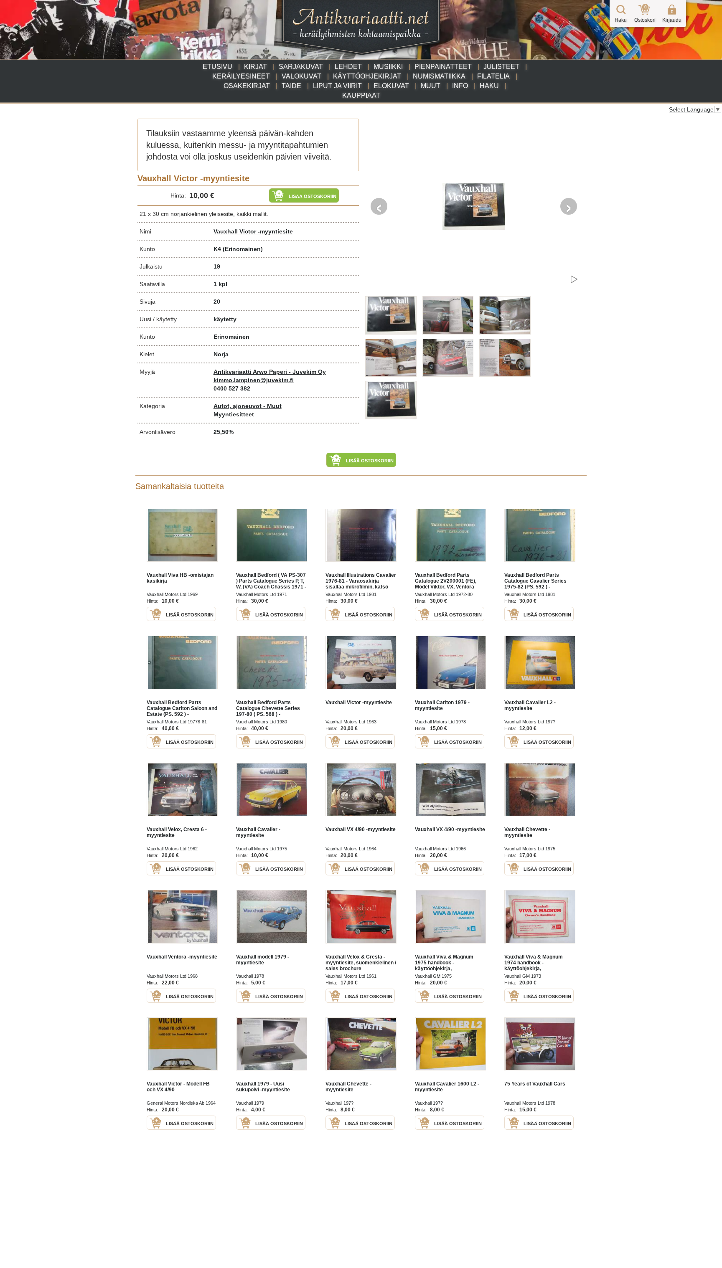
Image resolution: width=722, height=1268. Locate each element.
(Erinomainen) (243, 249)
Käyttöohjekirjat (367, 76)
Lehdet (348, 66)
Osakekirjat (247, 85)
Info (460, 85)
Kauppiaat (361, 95)
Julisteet (501, 66)
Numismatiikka (439, 76)
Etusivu (217, 66)
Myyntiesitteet (234, 414)
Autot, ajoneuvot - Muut (248, 406)
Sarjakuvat (301, 66)
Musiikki (388, 66)
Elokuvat (391, 85)
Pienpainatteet (443, 66)
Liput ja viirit (337, 85)
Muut (430, 85)
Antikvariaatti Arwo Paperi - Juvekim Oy (270, 371)
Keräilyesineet (241, 76)
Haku (489, 85)
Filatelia (493, 76)
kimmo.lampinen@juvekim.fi (254, 380)
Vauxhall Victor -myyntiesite (253, 231)
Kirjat (255, 66)
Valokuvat (301, 76)
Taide (291, 85)
